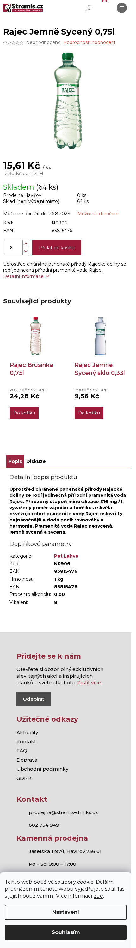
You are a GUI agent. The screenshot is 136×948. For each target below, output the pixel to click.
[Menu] (121, 8)
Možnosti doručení (97, 214)
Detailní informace (23, 276)
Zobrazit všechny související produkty (68, 443)
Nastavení (65, 912)
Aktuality (27, 733)
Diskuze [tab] (36, 461)
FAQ (21, 751)
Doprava (26, 760)
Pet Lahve (66, 556)
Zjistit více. (89, 682)
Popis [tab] (15, 461)
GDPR (23, 778)
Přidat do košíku (57, 247)
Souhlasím (66, 932)
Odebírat (33, 699)
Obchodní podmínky (42, 769)
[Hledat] (88, 8)
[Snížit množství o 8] (25, 251)
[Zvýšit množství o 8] (25, 244)
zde (98, 896)
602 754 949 (44, 825)
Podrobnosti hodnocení (89, 42)
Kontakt (26, 741)
